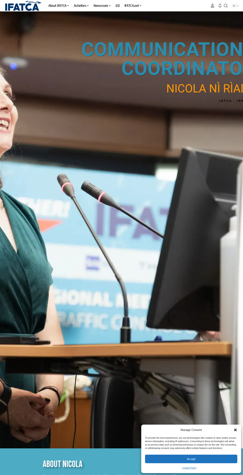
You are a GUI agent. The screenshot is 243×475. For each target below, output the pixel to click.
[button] (235, 430)
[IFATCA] (23, 5)
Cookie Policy (189, 468)
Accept (191, 459)
